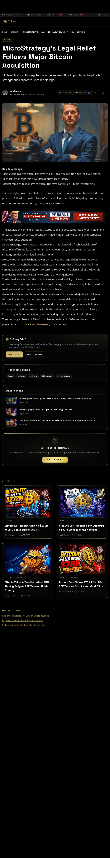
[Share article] (96, 92)
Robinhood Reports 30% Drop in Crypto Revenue (25, 615)
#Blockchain (47, 376)
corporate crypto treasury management (43, 324)
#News (10, 376)
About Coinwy (34, 354)
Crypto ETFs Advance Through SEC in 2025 (22, 620)
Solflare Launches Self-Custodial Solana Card (23, 625)
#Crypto (33, 376)
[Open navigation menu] (105, 22)
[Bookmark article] (103, 92)
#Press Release (63, 376)
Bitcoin (14, 32)
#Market (21, 376)
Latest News (14, 354)
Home (4, 32)
